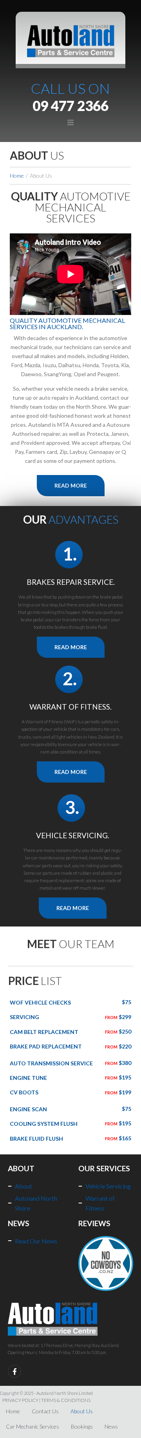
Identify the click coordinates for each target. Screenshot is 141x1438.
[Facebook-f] (14, 1371)
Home (17, 175)
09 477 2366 (70, 105)
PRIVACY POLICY (20, 1400)
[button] (70, 123)
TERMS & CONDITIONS (65, 1400)
